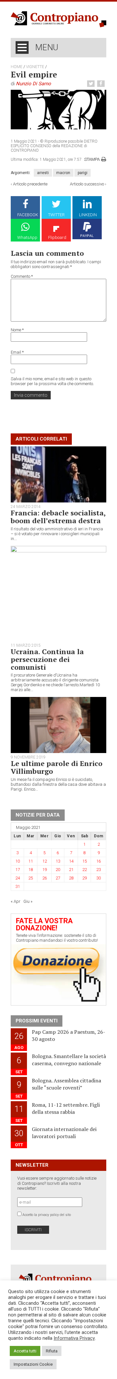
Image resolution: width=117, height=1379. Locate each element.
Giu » (27, 901)
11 (30, 861)
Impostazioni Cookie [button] (33, 1364)
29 (84, 878)
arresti (43, 173)
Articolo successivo (87, 184)
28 (71, 878)
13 (58, 861)
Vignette (35, 67)
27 (58, 878)
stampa (92, 159)
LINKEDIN (88, 214)
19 (44, 869)
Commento (22, 276)
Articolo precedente (30, 184)
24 (17, 878)
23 (98, 869)
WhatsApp (27, 237)
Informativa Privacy (74, 1338)
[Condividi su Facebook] (101, 83)
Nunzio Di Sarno (33, 84)
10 (17, 861)
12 (44, 861)
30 (98, 878)
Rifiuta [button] (52, 1351)
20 (58, 869)
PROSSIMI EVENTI (37, 1021)
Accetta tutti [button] (25, 1351)
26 (44, 878)
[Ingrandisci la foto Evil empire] (58, 109)
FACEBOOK (27, 214)
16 (98, 861)
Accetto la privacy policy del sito (46, 1215)
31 (17, 886)
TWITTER (56, 214)
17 (17, 869)
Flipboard (57, 237)
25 (30, 878)
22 (84, 869)
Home (16, 67)
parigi (82, 173)
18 (30, 869)
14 (71, 861)
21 (71, 869)
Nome (17, 329)
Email (17, 352)
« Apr (15, 901)
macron (63, 173)
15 (84, 861)
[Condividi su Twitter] (91, 83)
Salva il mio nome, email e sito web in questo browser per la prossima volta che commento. (52, 381)
